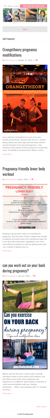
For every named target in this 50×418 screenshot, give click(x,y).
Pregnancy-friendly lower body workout (24, 171)
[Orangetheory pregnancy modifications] (25, 98)
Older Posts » (41, 407)
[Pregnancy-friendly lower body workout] (25, 206)
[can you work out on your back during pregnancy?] (25, 325)
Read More (7, 154)
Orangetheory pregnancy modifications (20, 52)
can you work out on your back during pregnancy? (24, 267)
